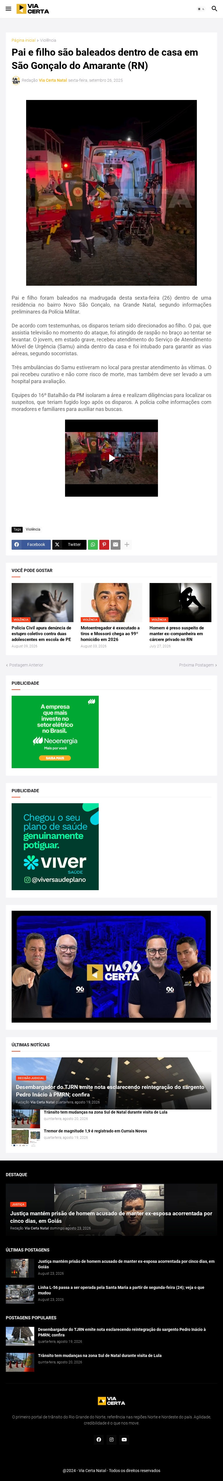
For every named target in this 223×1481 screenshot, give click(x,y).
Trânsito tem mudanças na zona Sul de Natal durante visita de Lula (106, 1112)
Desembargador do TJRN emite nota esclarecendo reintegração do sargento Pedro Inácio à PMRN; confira (122, 1332)
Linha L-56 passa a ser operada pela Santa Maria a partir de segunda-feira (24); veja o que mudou (121, 1290)
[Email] (116, 545)
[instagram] (111, 1440)
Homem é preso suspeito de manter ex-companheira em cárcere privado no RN (177, 633)
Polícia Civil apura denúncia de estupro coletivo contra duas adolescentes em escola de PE (41, 633)
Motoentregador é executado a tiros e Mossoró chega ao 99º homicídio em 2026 (110, 633)
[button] (8, 9)
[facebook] (99, 1440)
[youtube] (124, 1440)
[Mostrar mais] (127, 545)
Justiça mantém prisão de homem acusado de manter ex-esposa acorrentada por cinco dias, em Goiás (126, 1264)
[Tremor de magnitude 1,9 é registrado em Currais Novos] (26, 1137)
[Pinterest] (104, 545)
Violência (48, 40)
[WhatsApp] (93, 545)
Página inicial (23, 40)
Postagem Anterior (26, 665)
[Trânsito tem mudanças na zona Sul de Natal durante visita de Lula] (26, 1119)
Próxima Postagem (196, 665)
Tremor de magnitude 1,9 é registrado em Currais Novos (95, 1131)
